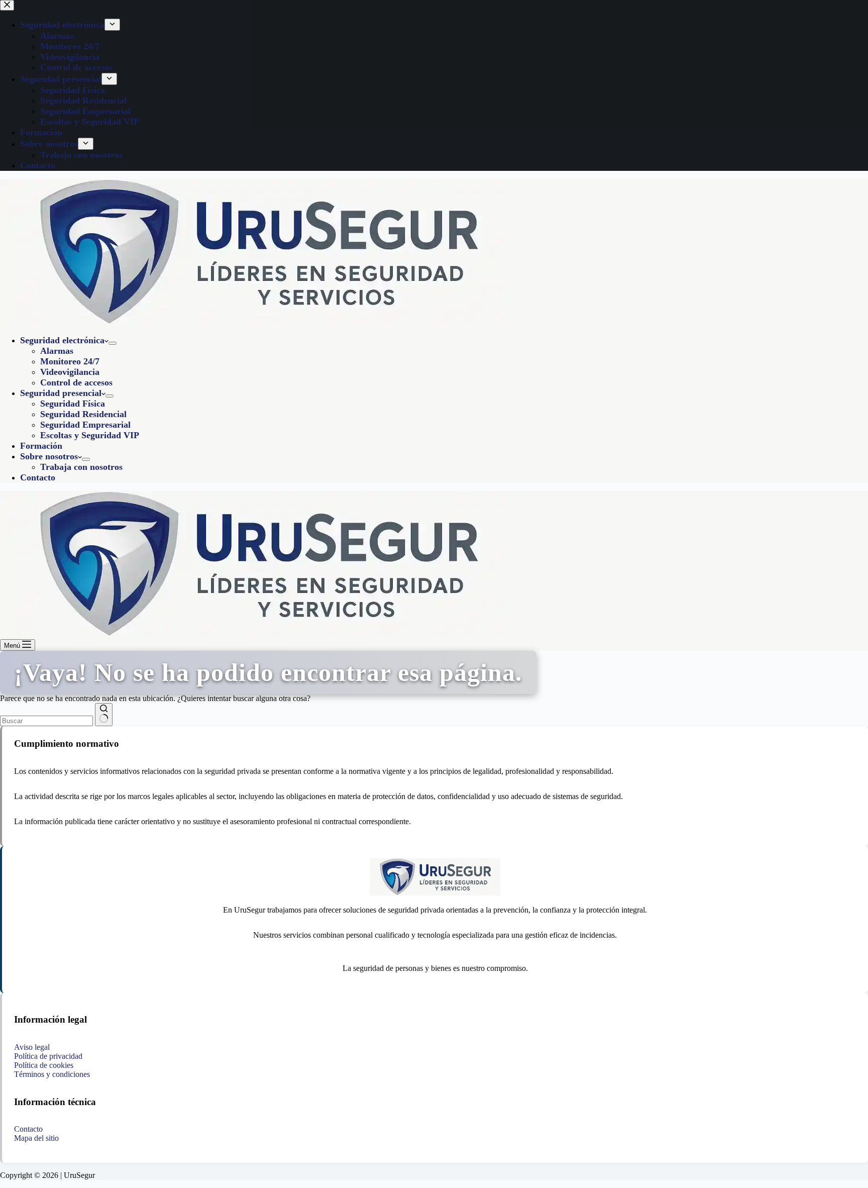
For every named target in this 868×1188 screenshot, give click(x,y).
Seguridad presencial (60, 393)
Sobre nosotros (49, 456)
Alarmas (56, 351)
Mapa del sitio (36, 1138)
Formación (41, 446)
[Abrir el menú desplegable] (112, 343)
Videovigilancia (69, 372)
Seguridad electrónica (62, 340)
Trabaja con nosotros (81, 467)
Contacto (37, 477)
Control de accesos (76, 382)
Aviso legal (32, 1047)
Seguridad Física (72, 404)
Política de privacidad (48, 1056)
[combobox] (46, 721)
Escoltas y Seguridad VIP (89, 435)
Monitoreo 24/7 (69, 361)
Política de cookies (43, 1065)
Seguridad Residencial (83, 414)
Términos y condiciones (52, 1074)
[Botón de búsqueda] (104, 714)
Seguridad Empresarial (85, 425)
